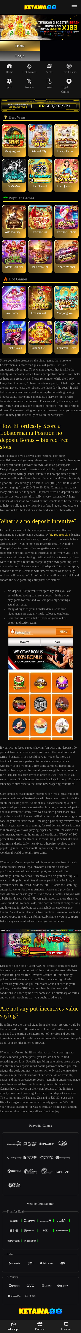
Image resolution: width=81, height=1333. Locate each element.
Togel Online (65, 89)
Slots (49, 72)
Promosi (40, 1329)
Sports (10, 87)
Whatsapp (13, 1329)
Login (20, 56)
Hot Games (29, 72)
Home (9, 72)
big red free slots (59, 534)
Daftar (20, 46)
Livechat (66, 1329)
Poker (49, 87)
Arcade (29, 87)
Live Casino (69, 72)
